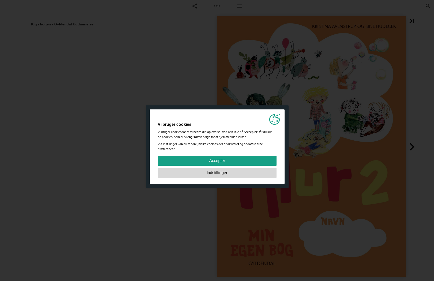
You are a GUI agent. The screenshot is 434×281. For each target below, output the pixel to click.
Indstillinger (217, 173)
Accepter (217, 160)
